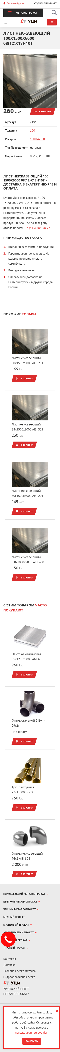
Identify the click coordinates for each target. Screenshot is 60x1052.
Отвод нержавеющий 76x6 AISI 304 (27, 855)
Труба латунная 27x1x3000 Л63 (23, 789)
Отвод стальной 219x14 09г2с (29, 722)
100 (32, 131)
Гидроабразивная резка (19, 977)
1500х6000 (37, 139)
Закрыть (32, 1041)
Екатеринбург (14, 4)
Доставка (9, 965)
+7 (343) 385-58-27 (45, 3)
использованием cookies (31, 1033)
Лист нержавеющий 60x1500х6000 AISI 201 (27, 493)
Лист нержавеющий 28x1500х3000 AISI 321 (27, 426)
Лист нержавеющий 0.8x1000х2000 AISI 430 (28, 559)
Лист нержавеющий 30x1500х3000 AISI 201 (27, 360)
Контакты (9, 959)
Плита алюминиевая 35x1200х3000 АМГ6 (26, 656)
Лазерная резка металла (19, 971)
